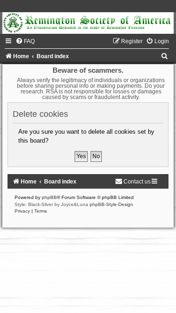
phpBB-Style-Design (111, 204)
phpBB (49, 197)
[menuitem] (25, 41)
